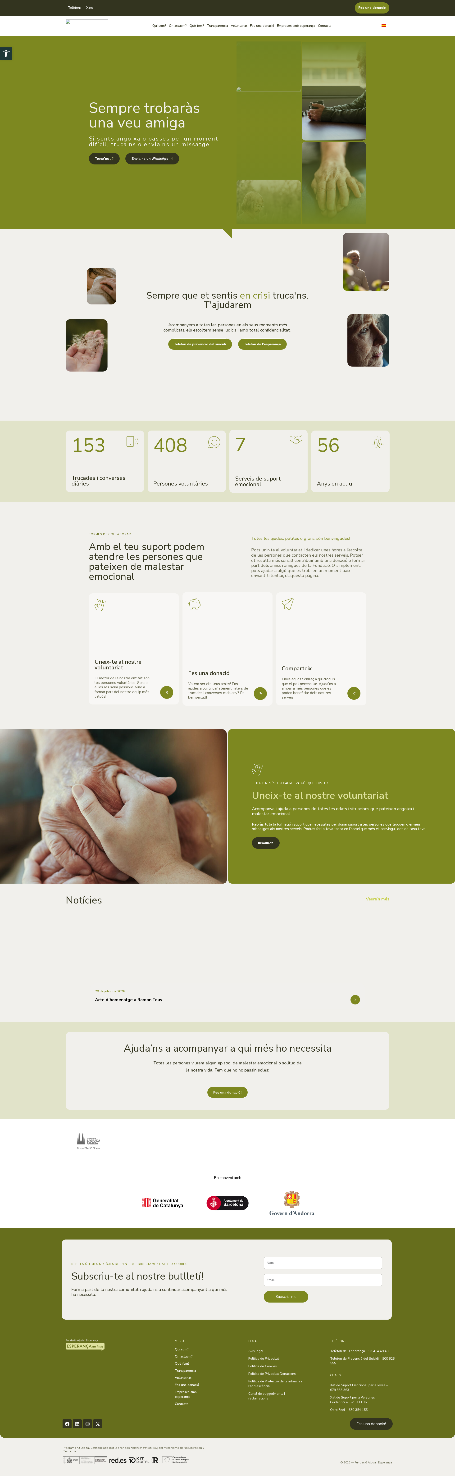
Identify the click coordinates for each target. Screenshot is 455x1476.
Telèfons (75, 7)
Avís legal (255, 1351)
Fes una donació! (371, 1423)
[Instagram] (87, 1423)
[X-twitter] (97, 1423)
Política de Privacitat (263, 1358)
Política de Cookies (262, 1366)
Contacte (325, 25)
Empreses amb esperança (296, 25)
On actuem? (178, 25)
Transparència (217, 25)
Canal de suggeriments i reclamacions (266, 1396)
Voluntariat (239, 25)
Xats (89, 7)
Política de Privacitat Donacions (272, 1374)
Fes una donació (262, 25)
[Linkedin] (77, 1423)
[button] (6, 53)
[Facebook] (67, 1423)
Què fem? (197, 25)
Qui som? (159, 25)
